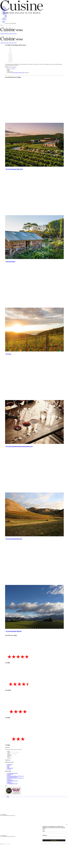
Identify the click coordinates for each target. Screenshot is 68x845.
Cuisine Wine (5, 12)
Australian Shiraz (10, 261)
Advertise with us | (50, 817)
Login (1, 839)
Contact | (55, 817)
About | (63, 817)
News (4, 6)
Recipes (4, 7)
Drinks (4, 11)
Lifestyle (4, 9)
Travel (4, 10)
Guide (4, 18)
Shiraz (8, 767)
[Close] (66, 824)
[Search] (5, 25)
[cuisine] (20, 827)
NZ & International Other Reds (14, 169)
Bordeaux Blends (10, 768)
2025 (6, 16)
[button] (4, 21)
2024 (6, 17)
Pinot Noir (9, 765)
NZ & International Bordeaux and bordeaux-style (19, 446)
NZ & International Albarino (13, 631)
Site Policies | (59, 817)
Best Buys (7, 33)
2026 (6, 15)
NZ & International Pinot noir (14, 538)
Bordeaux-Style (9, 764)
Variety (8, 753)
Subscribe (5, 19)
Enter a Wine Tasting (13, 33)
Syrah (8, 766)
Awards (4, 13)
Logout (5, 839)
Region (8, 751)
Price (8, 757)
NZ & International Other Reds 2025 (18, 72)
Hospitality (5, 8)
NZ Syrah (8, 354)
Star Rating (9, 755)
